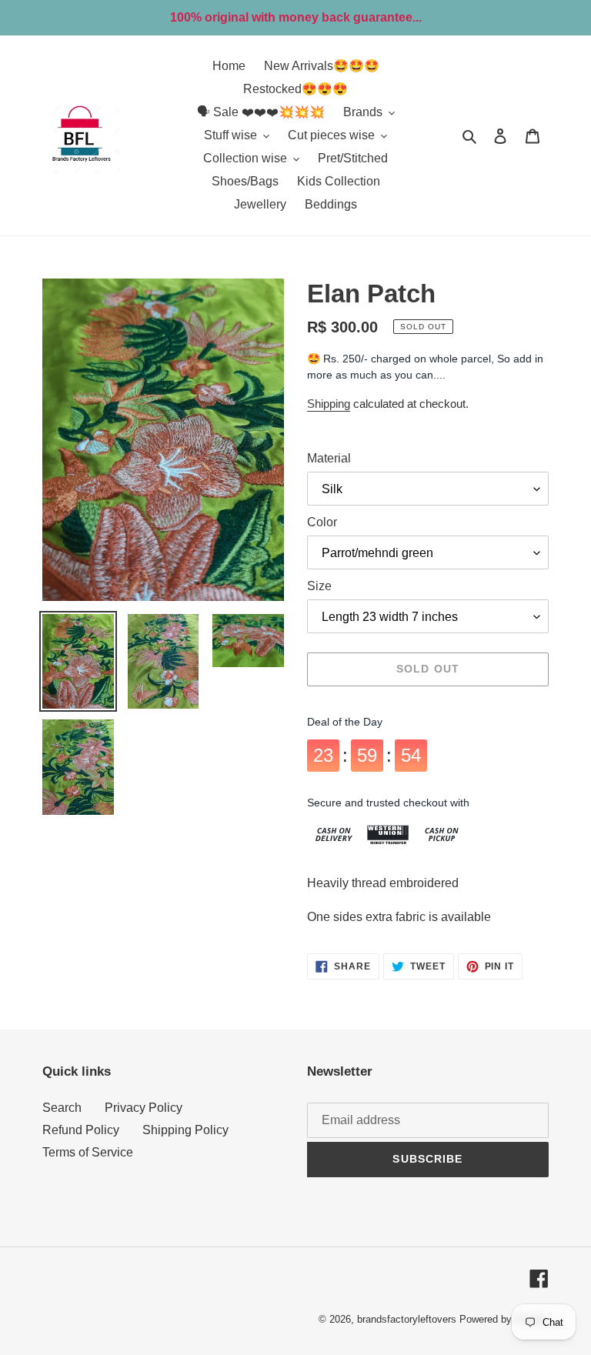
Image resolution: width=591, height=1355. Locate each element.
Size (319, 585)
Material (329, 458)
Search (62, 1107)
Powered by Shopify (504, 1319)
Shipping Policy (185, 1129)
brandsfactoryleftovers (406, 1319)
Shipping (328, 403)
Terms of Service (87, 1152)
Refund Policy (80, 1129)
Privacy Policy (143, 1107)
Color (322, 522)
